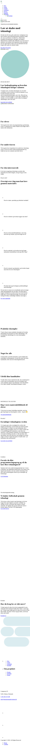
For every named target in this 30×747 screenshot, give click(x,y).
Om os (5, 11)
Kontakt (6, 13)
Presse (8, 675)
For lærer (8, 47)
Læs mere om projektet (6, 440)
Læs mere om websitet (6, 102)
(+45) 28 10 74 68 (5, 696)
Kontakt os (3, 615)
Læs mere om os (5, 508)
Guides (5, 8)
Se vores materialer (5, 298)
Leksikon (6, 10)
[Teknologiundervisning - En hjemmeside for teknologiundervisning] (1, 1)
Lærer (5, 7)
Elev (5, 5)
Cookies (6, 744)
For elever (3, 47)
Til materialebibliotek (6, 414)
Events (8, 672)
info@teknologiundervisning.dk (9, 699)
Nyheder (9, 673)
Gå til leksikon (4, 476)
